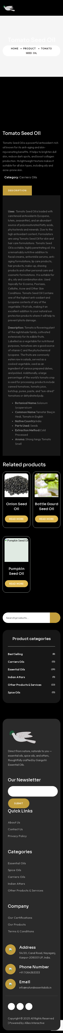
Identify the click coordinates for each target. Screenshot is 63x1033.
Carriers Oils (28, 177)
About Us (14, 822)
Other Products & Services (24, 684)
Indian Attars (16, 677)
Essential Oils (16, 669)
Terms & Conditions (21, 931)
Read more (16, 519)
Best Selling (15, 654)
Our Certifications (20, 917)
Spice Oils (14, 692)
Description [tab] (17, 190)
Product (29, 48)
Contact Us (15, 829)
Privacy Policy (17, 836)
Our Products (17, 924)
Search (55, 617)
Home (14, 48)
